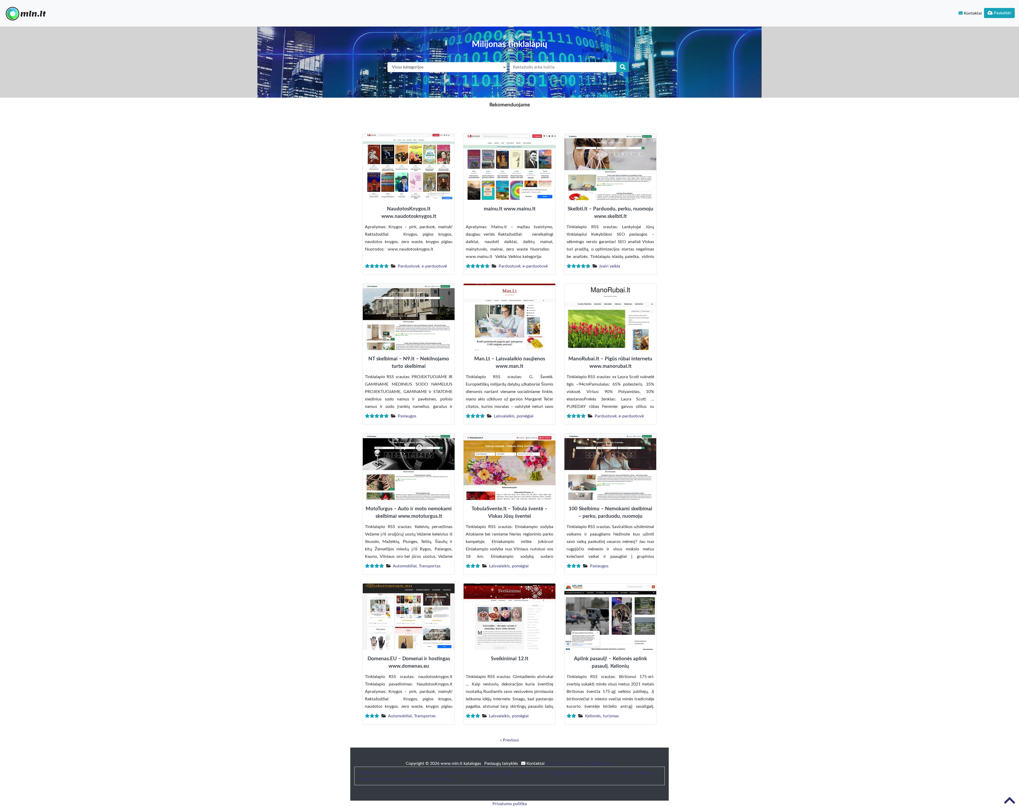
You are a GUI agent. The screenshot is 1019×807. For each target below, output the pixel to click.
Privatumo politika (510, 804)
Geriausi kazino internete (380, 779)
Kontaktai (972, 13)
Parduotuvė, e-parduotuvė (422, 266)
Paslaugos (407, 416)
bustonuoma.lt (529, 773)
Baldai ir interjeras (637, 773)
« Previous (509, 740)
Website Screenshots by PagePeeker (579, 763)
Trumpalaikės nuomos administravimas (581, 773)
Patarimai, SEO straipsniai (427, 773)
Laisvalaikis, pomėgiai (513, 416)
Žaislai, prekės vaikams (378, 773)
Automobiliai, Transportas (417, 566)
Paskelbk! (1002, 13)
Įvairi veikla (609, 266)
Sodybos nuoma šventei (429, 779)
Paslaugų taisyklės (501, 763)
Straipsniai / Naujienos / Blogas (483, 773)
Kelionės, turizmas (602, 716)
